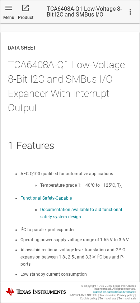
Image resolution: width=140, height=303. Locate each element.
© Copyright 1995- (96, 286)
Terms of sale (127, 298)
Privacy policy (126, 295)
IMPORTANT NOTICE (83, 295)
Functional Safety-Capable (46, 198)
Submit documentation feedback (114, 292)
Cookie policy (88, 298)
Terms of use (107, 298)
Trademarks (107, 295)
